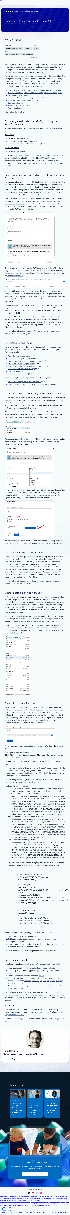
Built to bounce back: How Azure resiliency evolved (35, 1111)
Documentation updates (17, 108)
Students (63, 1202)
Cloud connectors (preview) (15, 204)
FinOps (36, 48)
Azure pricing (8, 1198)
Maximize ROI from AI (51, 1198)
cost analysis (25, 291)
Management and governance (14, 48)
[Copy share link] (10, 40)
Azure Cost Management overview (21, 356)
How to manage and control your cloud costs (25, 361)
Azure (20, 201)
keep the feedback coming (14, 1015)
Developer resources (55, 1202)
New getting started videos (18, 95)
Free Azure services (17, 1198)
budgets (47, 971)
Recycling (63, 1212)
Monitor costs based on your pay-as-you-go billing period (30, 98)
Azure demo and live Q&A (34, 1200)
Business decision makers (12, 54)
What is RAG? (48, 1205)
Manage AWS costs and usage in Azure (19, 334)
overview (27, 981)
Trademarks (51, 1212)
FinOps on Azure (40, 1198)
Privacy (30, 1212)
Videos (32, 1203)
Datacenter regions (36, 1196)
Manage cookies (36, 1212)
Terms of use (44, 1212)
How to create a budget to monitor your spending (27, 366)
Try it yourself (53, 630)
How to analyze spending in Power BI (21, 364)
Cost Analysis (37, 981)
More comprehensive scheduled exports (23, 100)
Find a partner (34, 1202)
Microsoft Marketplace (24, 1202)
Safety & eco (57, 1212)
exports (57, 971)
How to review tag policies (18, 374)
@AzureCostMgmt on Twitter (21, 1019)
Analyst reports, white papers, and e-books (18, 1203)
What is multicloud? (53, 1203)
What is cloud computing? (41, 1203)
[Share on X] (16, 40)
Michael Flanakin (11, 23)
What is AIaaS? (21, 1205)
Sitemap (16, 1212)
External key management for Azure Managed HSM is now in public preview (52, 1109)
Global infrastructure (25, 1196)
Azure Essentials (55, 1196)
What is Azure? (4, 1196)
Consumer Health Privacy (6, 1212)
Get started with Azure (14, 1196)
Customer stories (63, 1196)
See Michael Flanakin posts (10, 1059)
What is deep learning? (11, 1205)
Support (25, 1200)
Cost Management (42, 201)
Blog (48, 1202)
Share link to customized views (19, 106)
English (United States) (6, 1207)
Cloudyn (20, 983)
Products (2, 1198)
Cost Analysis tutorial (51, 978)
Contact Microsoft (23, 1212)
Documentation (42, 1202)
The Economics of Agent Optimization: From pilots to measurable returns (17, 1109)
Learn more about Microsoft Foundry (35, 1174)
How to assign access (16, 371)
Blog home (9, 11)
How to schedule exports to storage (21, 369)
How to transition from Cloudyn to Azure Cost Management (30, 384)
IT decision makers (28, 54)
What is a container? (39, 1205)
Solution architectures (16, 1200)
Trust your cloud (46, 1196)
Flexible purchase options (29, 1198)
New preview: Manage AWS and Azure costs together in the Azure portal (35, 93)
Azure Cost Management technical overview (24, 382)
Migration (27, 48)
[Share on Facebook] (13, 40)
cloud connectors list (15, 276)
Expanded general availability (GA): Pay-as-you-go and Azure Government (35, 90)
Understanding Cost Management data (40, 968)
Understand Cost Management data (18, 583)
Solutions (59, 1198)
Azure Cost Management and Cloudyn (22, 358)
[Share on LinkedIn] (20, 40)
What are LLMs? (29, 1205)
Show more (34, 58)
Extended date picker (16, 103)
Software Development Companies (9, 1202)
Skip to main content (5, 1)
